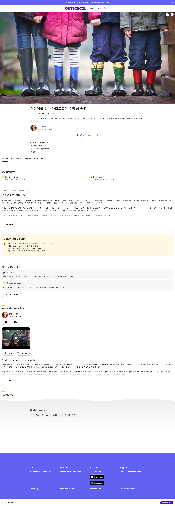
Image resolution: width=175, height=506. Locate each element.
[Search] (105, 8)
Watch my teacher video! (89, 135)
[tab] (5, 158)
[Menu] (109, 8)
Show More (9, 224)
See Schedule (166, 502)
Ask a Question (25, 353)
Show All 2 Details (11, 295)
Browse (90, 8)
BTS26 (90, 2)
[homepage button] (75, 8)
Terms (103, 2)
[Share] (167, 14)
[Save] (172, 14)
